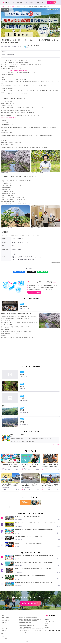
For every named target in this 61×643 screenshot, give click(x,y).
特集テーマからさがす (6, 620)
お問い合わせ (47, 625)
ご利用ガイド (4, 628)
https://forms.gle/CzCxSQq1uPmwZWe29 (18, 70)
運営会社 (47, 627)
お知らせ (3, 636)
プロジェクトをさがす (6, 617)
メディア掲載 (4, 638)
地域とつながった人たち (6, 622)
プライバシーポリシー (49, 621)
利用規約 (47, 619)
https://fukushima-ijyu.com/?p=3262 (8, 117)
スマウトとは (4, 615)
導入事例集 (4, 630)
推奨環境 (47, 623)
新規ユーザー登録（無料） (30, 603)
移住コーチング (5, 623)
